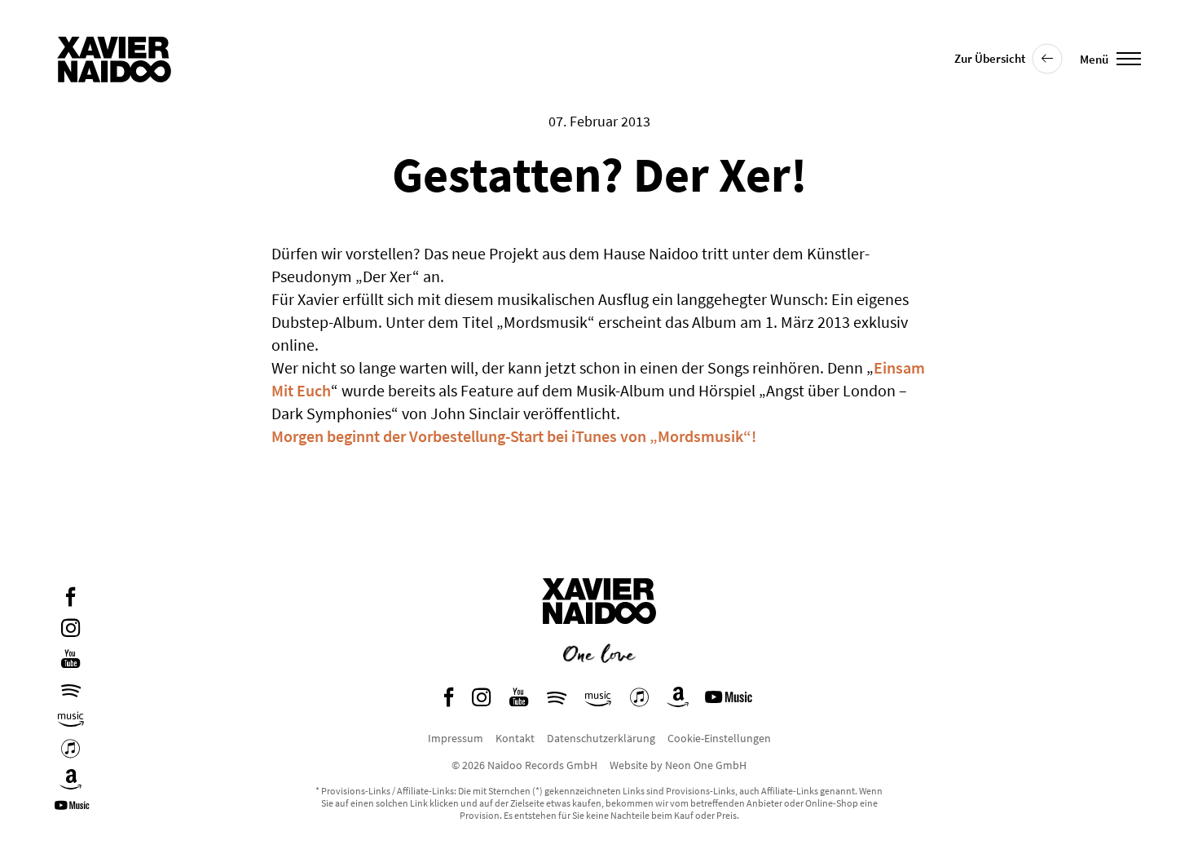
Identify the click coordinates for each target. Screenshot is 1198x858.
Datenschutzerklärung (601, 738)
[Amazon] (70, 782)
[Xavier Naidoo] (599, 636)
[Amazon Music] (71, 720)
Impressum (455, 738)
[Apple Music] (70, 751)
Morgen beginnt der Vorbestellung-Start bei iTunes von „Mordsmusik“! (513, 436)
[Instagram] (70, 630)
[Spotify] (71, 690)
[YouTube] (70, 661)
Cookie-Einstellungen (719, 738)
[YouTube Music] (74, 811)
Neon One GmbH (706, 765)
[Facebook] (70, 599)
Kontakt (515, 738)
